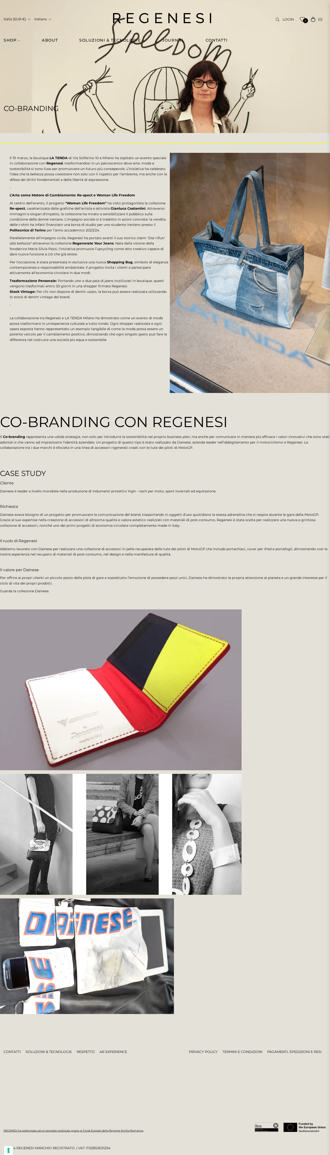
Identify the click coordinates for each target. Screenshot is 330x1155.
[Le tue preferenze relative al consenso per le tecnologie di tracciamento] (8, 1150)
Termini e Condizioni (242, 1052)
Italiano (40, 19)
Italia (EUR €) (15, 19)
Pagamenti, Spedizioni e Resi (294, 1052)
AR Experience (113, 1052)
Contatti (12, 1052)
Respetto (86, 1052)
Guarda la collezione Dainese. (24, 591)
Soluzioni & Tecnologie (49, 1052)
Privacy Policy (203, 1052)
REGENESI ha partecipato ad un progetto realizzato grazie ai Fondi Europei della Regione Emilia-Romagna (73, 1130)
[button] (14, 40)
